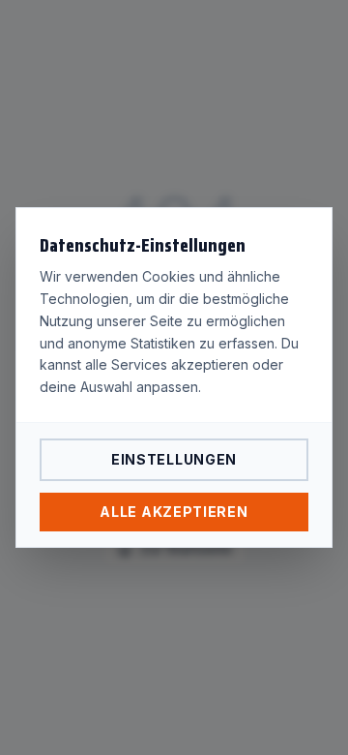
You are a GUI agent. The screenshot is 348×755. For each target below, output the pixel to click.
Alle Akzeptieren (173, 511)
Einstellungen (174, 459)
